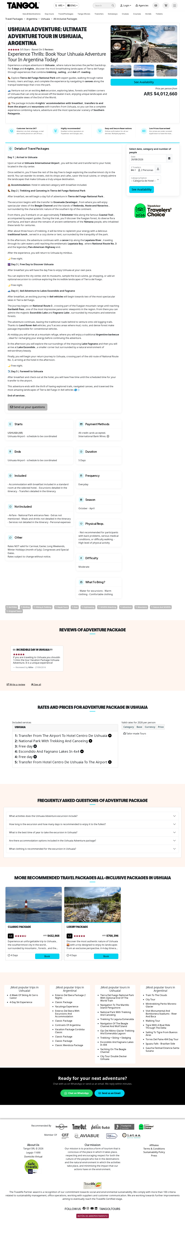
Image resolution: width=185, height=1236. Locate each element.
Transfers (99, 14)
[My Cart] (166, 5)
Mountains (142, 607)
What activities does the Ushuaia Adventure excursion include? (43, 816)
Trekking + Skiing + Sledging (115, 1037)
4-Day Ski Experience (21, 1002)
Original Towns (15, 611)
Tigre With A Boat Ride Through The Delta (158, 1026)
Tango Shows (84, 14)
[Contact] (155, 5)
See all (37, 684)
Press (154, 1155)
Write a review (17, 684)
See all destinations (31, 14)
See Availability (144, 82)
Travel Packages (65, 14)
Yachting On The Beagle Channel (113, 1051)
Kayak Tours (62, 607)
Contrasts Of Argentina (68, 1025)
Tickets (159, 14)
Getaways (113, 14)
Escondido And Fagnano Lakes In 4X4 (117, 1043)
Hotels (148, 14)
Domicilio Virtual (33, 1156)
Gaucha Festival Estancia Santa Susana (162, 1049)
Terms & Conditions (154, 1148)
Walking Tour (153, 1020)
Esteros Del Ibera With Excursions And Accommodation (67, 1013)
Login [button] (126, 5)
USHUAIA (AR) (15, 432)
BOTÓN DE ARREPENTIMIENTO (93, 1216)
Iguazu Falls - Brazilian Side (160, 1043)
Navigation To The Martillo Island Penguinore (114, 1006)
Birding (26, 607)
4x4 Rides (12, 607)
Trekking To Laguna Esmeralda (117, 1019)
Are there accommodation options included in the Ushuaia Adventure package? (52, 840)
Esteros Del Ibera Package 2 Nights (70, 996)
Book (47, 956)
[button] (104, 5)
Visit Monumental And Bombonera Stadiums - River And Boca (161, 1013)
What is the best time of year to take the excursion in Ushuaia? (43, 832)
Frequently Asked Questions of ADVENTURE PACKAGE (92, 800)
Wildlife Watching (108, 607)
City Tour (150, 999)
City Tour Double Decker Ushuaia (113, 1058)
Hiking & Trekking (43, 607)
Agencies (143, 5)
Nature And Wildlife (162, 607)
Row (76, 607)
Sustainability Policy (154, 1152)
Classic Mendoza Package (69, 1045)
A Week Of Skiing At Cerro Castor (24, 996)
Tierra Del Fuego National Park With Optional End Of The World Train (117, 998)
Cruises (125, 14)
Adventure (127, 607)
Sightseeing (88, 607)
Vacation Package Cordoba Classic (70, 1031)
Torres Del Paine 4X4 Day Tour (162, 1039)
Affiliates (154, 1145)
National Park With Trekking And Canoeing (115, 1013)
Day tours (49, 14)
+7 (170, 28)
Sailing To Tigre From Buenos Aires (161, 1034)
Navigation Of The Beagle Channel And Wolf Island (114, 1025)
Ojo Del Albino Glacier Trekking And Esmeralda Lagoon (117, 1032)
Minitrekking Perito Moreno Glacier (161, 1005)
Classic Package (63, 1002)
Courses (137, 14)
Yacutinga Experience (66, 1006)
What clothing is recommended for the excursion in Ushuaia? (42, 848)
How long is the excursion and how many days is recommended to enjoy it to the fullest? (57, 824)
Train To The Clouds (156, 995)
